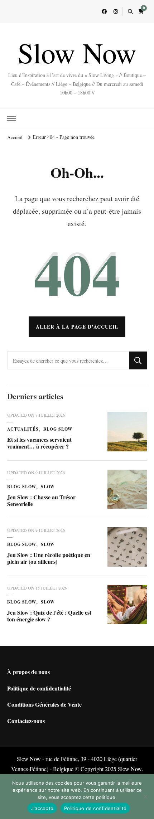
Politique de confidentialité (39, 688)
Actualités (23, 429)
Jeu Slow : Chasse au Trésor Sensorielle (41, 500)
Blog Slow (57, 429)
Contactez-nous (26, 721)
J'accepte (42, 808)
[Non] (145, 796)
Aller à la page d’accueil (77, 326)
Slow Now (77, 52)
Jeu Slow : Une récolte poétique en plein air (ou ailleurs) (48, 558)
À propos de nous (28, 672)
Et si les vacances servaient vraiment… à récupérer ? (39, 443)
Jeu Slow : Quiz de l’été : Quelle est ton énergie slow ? (49, 616)
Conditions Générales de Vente (44, 704)
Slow (48, 487)
